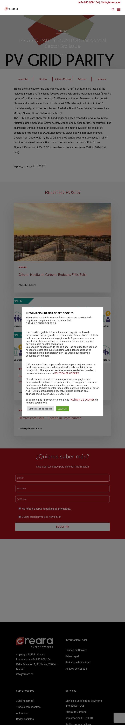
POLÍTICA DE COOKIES (66, 373)
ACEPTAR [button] (62, 409)
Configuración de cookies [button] (40, 409)
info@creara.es (111, 2)
